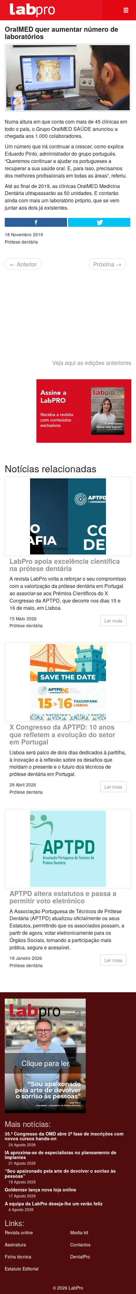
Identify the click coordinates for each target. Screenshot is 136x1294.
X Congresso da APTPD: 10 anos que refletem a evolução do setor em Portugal (62, 734)
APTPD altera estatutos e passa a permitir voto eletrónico (62, 897)
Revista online (19, 1232)
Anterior (23, 264)
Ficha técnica (18, 1256)
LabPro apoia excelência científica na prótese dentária (64, 564)
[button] (126, 10)
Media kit (79, 1232)
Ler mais (113, 620)
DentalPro (80, 1256)
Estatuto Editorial (22, 1268)
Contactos (80, 1244)
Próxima (107, 264)
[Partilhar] (36, 222)
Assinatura (15, 1244)
